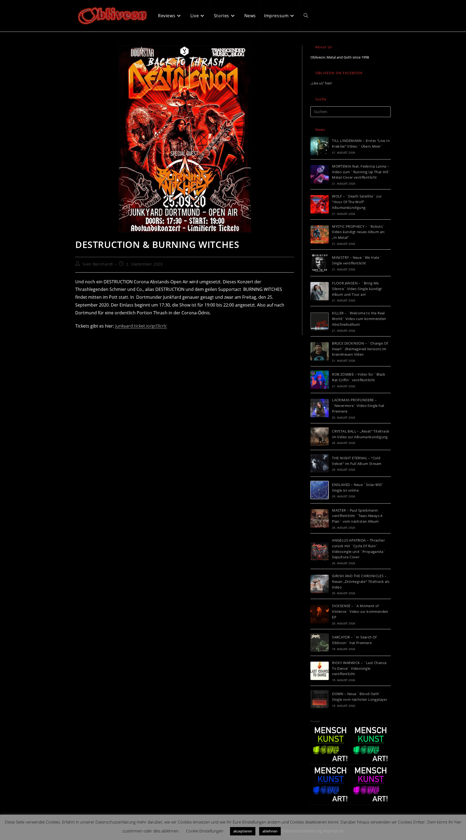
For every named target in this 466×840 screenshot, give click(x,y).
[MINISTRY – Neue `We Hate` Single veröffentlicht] (319, 263)
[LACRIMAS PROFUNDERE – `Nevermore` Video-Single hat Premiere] (319, 408)
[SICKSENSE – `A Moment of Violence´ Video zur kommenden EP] (319, 614)
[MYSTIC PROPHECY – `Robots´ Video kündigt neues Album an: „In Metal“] (319, 234)
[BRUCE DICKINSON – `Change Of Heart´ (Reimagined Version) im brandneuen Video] (319, 351)
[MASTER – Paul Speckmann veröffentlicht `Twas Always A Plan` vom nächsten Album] (319, 518)
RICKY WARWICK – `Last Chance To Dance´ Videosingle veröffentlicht (359, 668)
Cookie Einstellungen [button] (204, 831)
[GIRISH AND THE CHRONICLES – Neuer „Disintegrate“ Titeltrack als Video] (319, 584)
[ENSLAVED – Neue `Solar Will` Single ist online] (319, 490)
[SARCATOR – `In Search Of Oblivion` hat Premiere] (319, 642)
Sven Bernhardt (98, 264)
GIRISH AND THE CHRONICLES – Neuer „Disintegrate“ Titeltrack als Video (360, 581)
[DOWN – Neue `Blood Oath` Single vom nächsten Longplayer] (319, 699)
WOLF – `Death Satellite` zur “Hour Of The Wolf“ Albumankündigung (357, 202)
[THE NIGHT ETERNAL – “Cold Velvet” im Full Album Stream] (319, 463)
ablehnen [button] (269, 831)
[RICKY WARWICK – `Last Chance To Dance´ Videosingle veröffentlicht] (319, 671)
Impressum (333, 831)
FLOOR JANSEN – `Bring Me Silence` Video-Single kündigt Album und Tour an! (357, 289)
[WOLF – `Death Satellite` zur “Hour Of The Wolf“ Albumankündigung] (319, 204)
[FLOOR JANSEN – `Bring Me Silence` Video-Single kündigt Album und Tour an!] (319, 291)
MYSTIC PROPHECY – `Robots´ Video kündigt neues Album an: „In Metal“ (358, 232)
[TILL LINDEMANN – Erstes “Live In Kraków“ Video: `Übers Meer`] (319, 146)
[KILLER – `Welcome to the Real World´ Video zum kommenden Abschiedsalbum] (319, 321)
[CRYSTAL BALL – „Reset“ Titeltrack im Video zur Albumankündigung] (319, 436)
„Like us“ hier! (321, 83)
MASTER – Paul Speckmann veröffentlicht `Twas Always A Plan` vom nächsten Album (357, 516)
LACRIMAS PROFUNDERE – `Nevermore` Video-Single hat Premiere (358, 405)
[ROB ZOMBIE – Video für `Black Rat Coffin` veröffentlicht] (319, 379)
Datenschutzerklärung (302, 831)
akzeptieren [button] (242, 831)
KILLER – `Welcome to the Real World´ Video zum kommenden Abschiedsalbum (359, 319)
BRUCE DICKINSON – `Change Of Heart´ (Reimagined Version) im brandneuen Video (360, 349)
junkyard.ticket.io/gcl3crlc (141, 326)
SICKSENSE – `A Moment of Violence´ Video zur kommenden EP (360, 611)
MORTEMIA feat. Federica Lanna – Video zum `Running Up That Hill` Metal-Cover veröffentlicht (361, 172)
